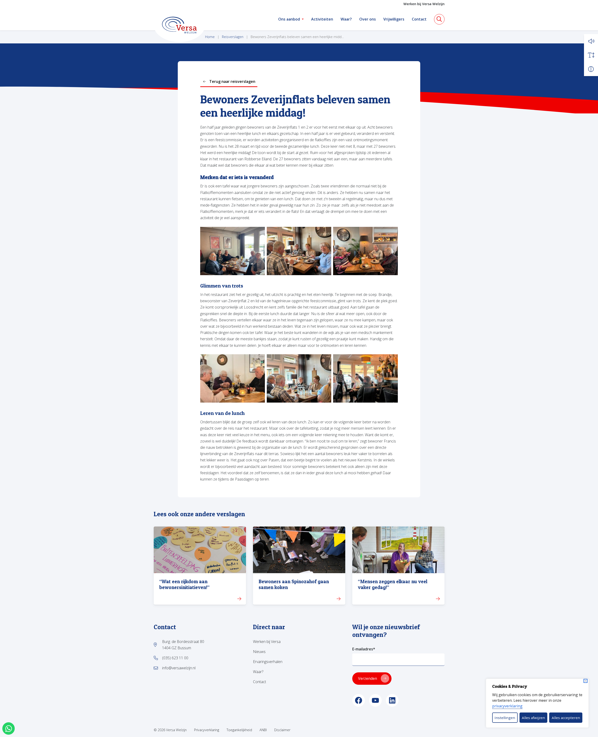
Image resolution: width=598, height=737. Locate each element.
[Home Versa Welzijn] (179, 25)
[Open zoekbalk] (439, 19)
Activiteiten (322, 19)
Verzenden (367, 678)
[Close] (585, 681)
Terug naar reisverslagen (232, 81)
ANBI (263, 730)
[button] (591, 41)
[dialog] (537, 703)
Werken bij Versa (267, 641)
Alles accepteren (566, 717)
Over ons (367, 19)
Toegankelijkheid (239, 730)
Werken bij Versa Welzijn (424, 4)
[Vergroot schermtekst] (591, 55)
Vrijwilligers (393, 19)
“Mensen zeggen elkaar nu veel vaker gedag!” (392, 584)
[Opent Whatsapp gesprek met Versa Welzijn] (8, 728)
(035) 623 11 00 (175, 657)
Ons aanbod (289, 19)
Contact (419, 19)
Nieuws (259, 651)
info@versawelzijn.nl (179, 667)
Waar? (346, 19)
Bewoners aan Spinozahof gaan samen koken (294, 584)
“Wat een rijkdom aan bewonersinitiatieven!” (184, 584)
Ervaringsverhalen (267, 661)
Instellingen (505, 717)
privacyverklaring (507, 706)
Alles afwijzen (533, 717)
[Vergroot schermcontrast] (591, 69)
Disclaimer (282, 730)
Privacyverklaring (206, 730)
